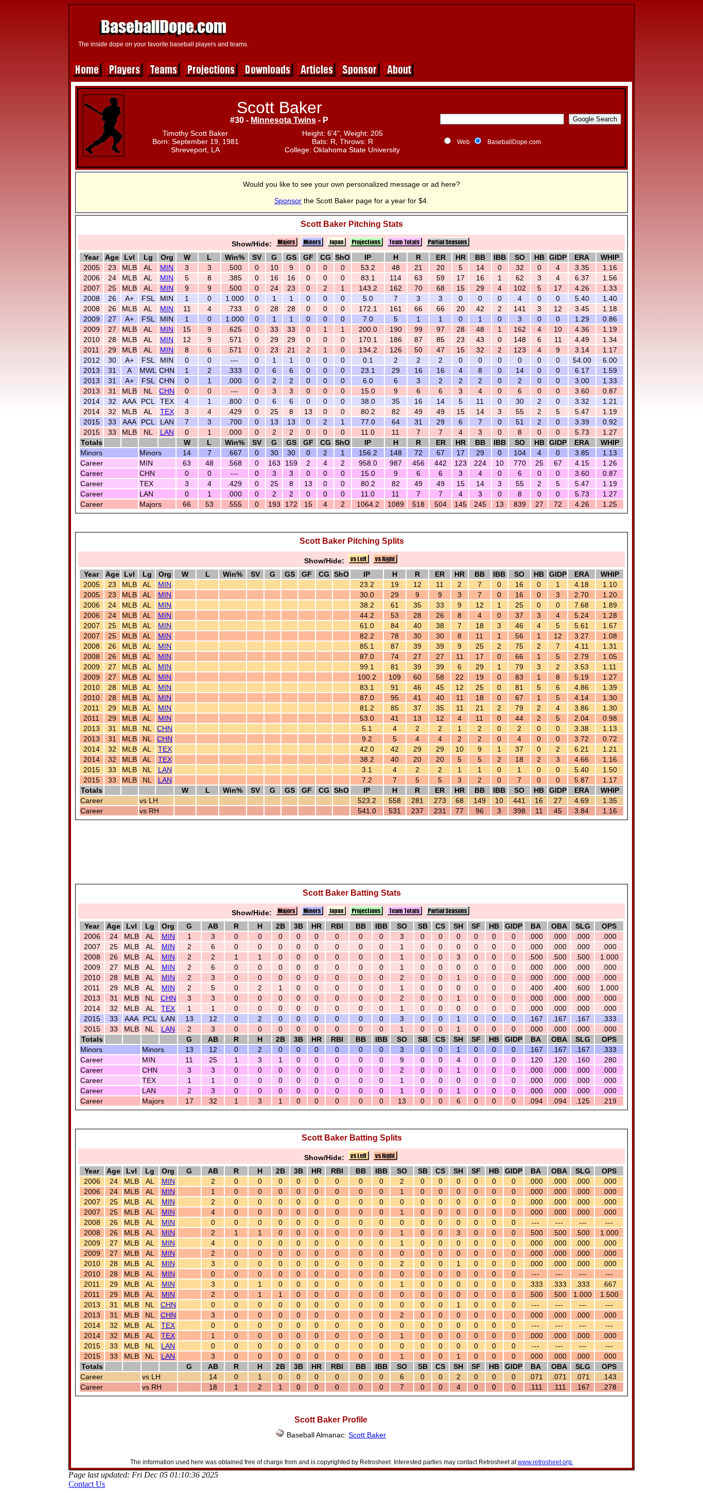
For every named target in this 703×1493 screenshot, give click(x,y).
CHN (166, 391)
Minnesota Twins (283, 120)
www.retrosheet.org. (545, 1462)
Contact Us (86, 1484)
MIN (166, 267)
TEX (167, 411)
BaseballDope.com (514, 142)
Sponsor (288, 201)
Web (463, 142)
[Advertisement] (442, 32)
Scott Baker (367, 1435)
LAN (167, 432)
